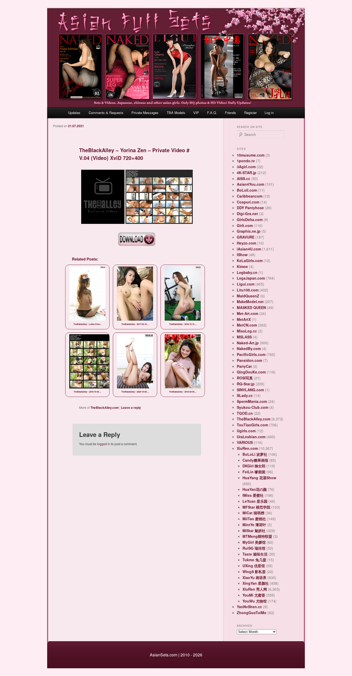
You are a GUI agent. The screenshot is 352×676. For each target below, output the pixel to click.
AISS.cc (243, 178)
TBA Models (176, 112)
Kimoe (242, 266)
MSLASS (244, 336)
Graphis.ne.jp (249, 231)
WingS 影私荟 (254, 571)
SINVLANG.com (250, 389)
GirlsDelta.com (250, 219)
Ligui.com (245, 284)
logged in (103, 444)
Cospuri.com (248, 202)
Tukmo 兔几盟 (254, 559)
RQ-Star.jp (246, 383)
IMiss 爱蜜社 (253, 495)
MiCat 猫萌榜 (253, 512)
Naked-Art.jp (248, 342)
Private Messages (144, 112)
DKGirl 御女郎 (253, 465)
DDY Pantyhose (250, 207)
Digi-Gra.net (247, 213)
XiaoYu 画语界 (254, 577)
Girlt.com (245, 225)
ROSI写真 (245, 377)
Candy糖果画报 (255, 460)
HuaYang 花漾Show (259, 477)
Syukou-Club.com (252, 407)
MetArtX (244, 319)
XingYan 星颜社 (255, 583)
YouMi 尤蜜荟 (253, 595)
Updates (74, 112)
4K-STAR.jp (246, 172)
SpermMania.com (252, 401)
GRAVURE (245, 237)
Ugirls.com (246, 430)
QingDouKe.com (251, 371)
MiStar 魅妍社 (253, 530)
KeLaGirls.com (250, 260)
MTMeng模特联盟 (257, 536)
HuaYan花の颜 (254, 489)
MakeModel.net (250, 301)
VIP (196, 112)
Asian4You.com (250, 184)
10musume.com (250, 155)
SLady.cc (245, 395)
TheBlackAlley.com (104, 407)
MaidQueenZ (248, 295)
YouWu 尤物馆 (254, 601)
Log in (269, 112)
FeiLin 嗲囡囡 (253, 471)
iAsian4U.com (249, 248)
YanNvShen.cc (249, 606)
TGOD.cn (245, 413)
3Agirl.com (246, 166)
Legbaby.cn (247, 272)
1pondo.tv (246, 160)
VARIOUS (245, 442)
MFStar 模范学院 (256, 507)
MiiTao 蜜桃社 (254, 518)
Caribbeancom (249, 196)
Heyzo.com (246, 243)
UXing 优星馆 (253, 565)
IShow (242, 254)
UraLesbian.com (251, 436)
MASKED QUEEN (251, 307)
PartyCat (244, 366)
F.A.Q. (212, 112)
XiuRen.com (247, 448)
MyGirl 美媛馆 (254, 542)
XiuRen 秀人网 (254, 589)
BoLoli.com (247, 190)
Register (250, 112)
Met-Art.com (247, 313)
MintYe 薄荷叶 (254, 524)
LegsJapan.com (251, 278)
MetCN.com (247, 325)
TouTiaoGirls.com (252, 424)
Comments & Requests (106, 112)
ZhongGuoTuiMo (251, 612)
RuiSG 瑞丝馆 (253, 548)
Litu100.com (247, 289)
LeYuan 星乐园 (254, 501)
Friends (230, 112)
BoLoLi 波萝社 (254, 454)
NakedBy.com (249, 348)
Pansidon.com (249, 360)
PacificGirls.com (251, 354)
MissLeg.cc (247, 330)
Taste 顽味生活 (254, 554)
